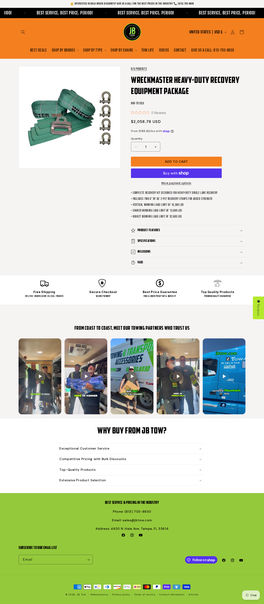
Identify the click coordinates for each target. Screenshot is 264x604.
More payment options (176, 183)
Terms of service (144, 594)
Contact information (171, 594)
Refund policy (99, 594)
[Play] (40, 376)
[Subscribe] (88, 560)
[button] (23, 32)
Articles (194, 594)
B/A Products (139, 69)
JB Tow (81, 594)
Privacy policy (121, 594)
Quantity (136, 138)
